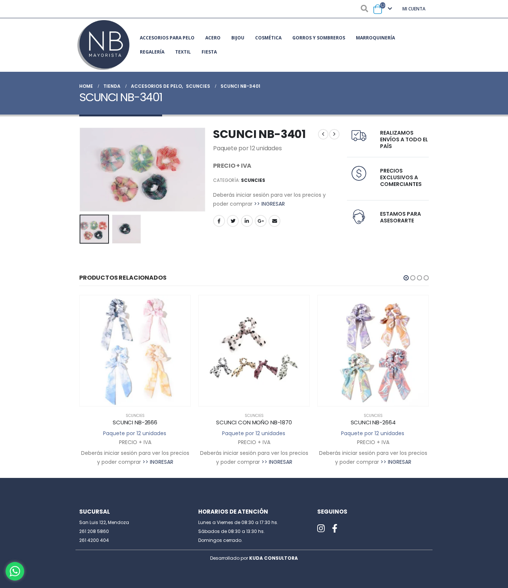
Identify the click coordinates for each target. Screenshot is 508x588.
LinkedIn (247, 221)
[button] (406, 277)
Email (274, 221)
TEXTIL (183, 52)
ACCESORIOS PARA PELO (167, 38)
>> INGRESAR (269, 204)
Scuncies (253, 180)
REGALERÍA (152, 52)
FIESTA (209, 52)
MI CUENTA (413, 9)
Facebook (219, 221)
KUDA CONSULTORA (273, 558)
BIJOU (237, 38)
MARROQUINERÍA (375, 38)
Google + (261, 221)
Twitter (233, 221)
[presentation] (81, 169)
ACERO (213, 38)
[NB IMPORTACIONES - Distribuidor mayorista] (103, 45)
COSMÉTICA (268, 38)
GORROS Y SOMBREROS (318, 38)
